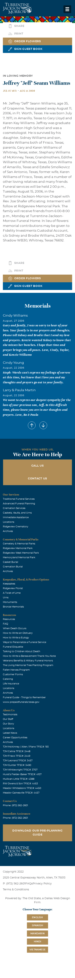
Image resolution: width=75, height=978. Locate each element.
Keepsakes (9, 584)
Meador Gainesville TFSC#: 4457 (21, 793)
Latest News (10, 733)
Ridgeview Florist (13, 588)
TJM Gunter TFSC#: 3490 (17, 765)
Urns (5, 597)
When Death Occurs (14, 628)
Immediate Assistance (16, 517)
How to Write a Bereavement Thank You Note (29, 656)
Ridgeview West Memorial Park (21, 553)
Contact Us (37, 478)
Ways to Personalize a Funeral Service (24, 642)
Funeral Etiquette (13, 647)
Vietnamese (37, 949)
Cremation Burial (13, 567)
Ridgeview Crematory (15, 526)
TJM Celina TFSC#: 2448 (16, 751)
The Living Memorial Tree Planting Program (28, 665)
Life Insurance (11, 683)
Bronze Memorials (13, 607)
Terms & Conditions (16, 889)
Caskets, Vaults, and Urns (17, 513)
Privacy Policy (42, 883)
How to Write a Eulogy (16, 637)
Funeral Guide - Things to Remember (24, 697)
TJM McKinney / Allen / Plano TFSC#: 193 (26, 747)
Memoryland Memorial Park (19, 557)
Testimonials (10, 714)
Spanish (37, 925)
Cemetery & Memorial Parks (19, 544)
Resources (9, 619)
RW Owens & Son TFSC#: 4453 (20, 783)
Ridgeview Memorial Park (17, 548)
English (37, 917)
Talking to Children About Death (21, 651)
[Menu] (67, 9)
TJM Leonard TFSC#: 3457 (17, 760)
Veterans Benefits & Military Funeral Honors (28, 660)
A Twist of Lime (12, 593)
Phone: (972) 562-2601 (15, 805)
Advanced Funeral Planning (19, 503)
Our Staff (8, 719)
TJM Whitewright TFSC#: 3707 (20, 770)
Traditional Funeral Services (19, 499)
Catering (8, 679)
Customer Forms (13, 674)
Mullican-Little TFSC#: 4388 (18, 779)
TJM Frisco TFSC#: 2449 (16, 756)
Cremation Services (14, 508)
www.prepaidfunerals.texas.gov (21, 702)
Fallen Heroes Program (16, 670)
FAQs (29, 883)
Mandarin (37, 933)
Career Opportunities (15, 737)
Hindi (37, 941)
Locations (8, 522)
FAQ (5, 624)
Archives (8, 531)
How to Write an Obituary (18, 633)
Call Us (37, 465)
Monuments (10, 602)
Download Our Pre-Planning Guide (37, 832)
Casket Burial (10, 562)
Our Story (8, 724)
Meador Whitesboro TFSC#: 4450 (22, 788)
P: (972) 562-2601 (14, 883)
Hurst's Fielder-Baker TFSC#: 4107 (22, 774)
